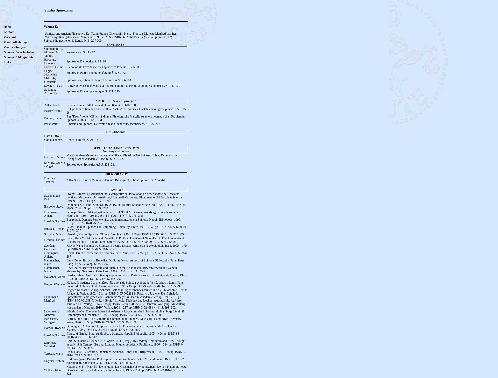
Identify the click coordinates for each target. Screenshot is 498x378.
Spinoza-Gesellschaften (20, 52)
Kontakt (9, 31)
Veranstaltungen (15, 47)
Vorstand (10, 37)
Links (7, 62)
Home (7, 26)
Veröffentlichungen (16, 42)
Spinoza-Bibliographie (18, 57)
